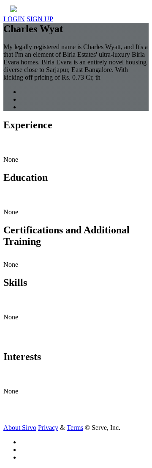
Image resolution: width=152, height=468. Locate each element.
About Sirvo (19, 427)
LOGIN (14, 18)
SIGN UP (40, 18)
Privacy (48, 427)
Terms (75, 427)
